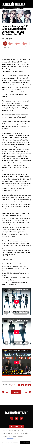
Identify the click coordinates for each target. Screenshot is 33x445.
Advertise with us (16, 427)
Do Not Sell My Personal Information (10, 442)
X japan (12, 385)
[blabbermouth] (13, 5)
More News (16, 392)
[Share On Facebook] (19, 385)
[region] (16, 436)
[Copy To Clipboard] (29, 385)
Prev (6, 392)
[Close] (30, 430)
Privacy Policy (10, 438)
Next (26, 392)
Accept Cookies (25, 442)
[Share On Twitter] (22, 385)
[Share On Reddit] (26, 385)
